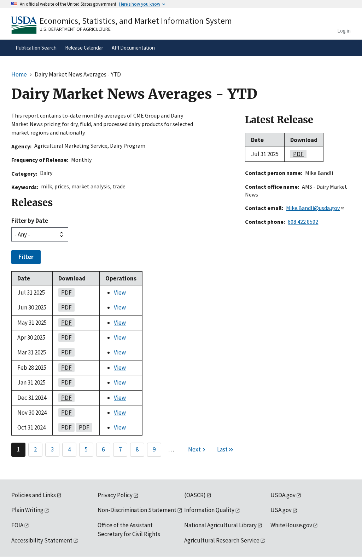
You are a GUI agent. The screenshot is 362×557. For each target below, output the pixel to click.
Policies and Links (33, 495)
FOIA (17, 525)
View (120, 292)
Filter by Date (29, 220)
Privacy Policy (115, 495)
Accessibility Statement (41, 540)
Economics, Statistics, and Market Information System (136, 21)
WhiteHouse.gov (291, 525)
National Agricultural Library (220, 525)
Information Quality (209, 510)
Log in (344, 30)
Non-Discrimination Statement (137, 510)
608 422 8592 (303, 221)
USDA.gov (283, 495)
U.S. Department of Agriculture (75, 29)
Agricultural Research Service (221, 540)
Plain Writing (27, 510)
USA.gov (281, 510)
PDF (65, 292)
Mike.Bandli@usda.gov (313, 207)
